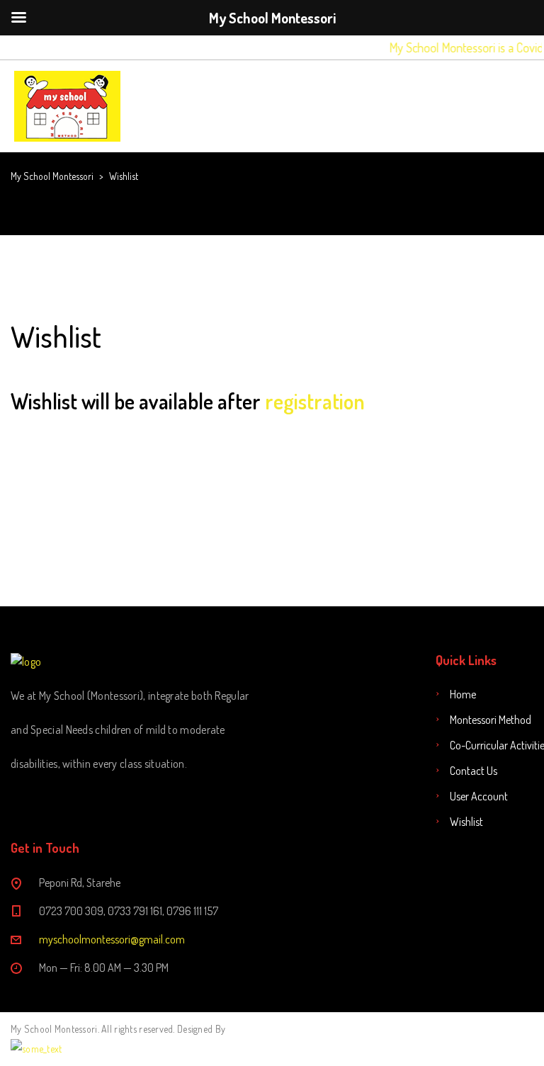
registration (315, 400)
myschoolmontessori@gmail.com (112, 939)
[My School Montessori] (67, 106)
